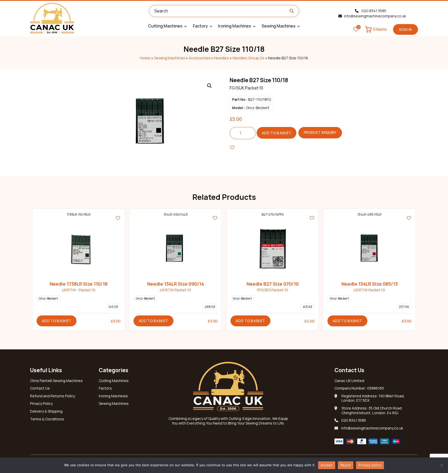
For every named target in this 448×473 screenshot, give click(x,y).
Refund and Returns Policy (52, 396)
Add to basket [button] (56, 320)
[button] (209, 85)
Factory (105, 388)
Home (145, 57)
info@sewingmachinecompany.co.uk (375, 16)
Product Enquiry (320, 132)
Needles (221, 57)
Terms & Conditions (47, 419)
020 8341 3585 (373, 10)
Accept (327, 465)
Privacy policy (370, 465)
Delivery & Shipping (46, 411)
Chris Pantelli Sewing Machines (56, 380)
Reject (345, 465)
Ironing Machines (113, 396)
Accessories (200, 57)
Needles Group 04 (248, 57)
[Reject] (441, 465)
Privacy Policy (41, 403)
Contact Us (40, 388)
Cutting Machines (114, 380)
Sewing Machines (169, 57)
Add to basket (276, 132)
